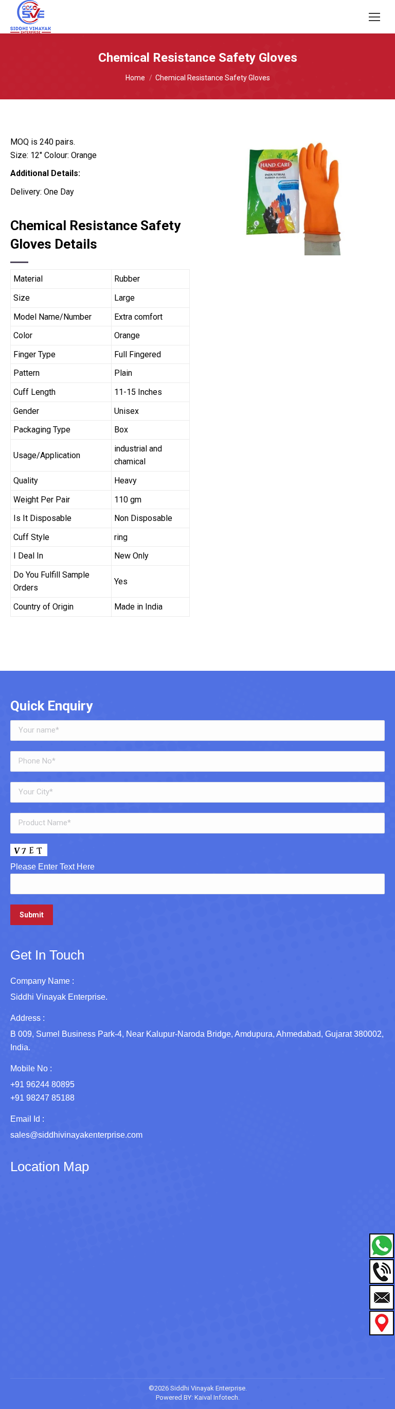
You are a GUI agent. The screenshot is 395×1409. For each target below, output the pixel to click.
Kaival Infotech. (217, 1397)
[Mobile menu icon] (374, 17)
